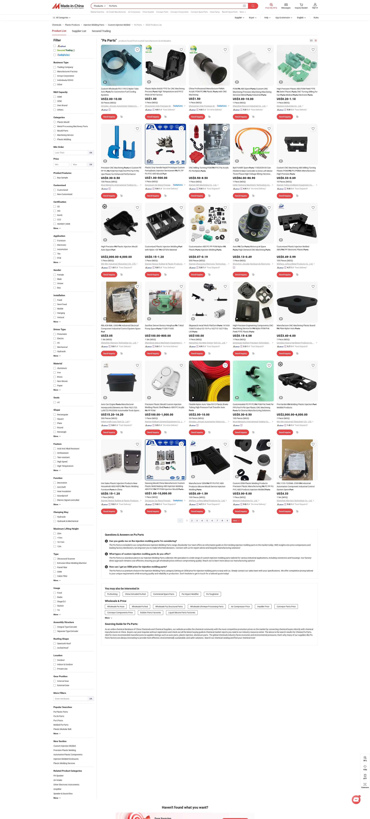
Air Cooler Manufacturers (116, 12)
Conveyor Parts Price (286, 606)
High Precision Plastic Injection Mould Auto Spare (119, 248)
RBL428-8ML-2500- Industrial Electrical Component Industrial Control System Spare (120, 328)
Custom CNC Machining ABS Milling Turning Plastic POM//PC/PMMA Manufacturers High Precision (296, 170)
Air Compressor (134, 12)
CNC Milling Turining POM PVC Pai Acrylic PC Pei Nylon (209, 169)
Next (235, 520)
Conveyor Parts (162, 12)
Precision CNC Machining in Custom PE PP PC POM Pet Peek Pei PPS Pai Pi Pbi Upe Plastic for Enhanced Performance (121, 170)
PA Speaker (58, 775)
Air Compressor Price (240, 606)
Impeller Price (263, 606)
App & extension (282, 17)
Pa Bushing (112, 594)
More (107, 618)
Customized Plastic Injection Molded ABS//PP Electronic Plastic (293, 248)
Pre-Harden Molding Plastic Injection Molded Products (297, 406)
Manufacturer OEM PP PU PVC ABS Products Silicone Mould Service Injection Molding (207, 486)
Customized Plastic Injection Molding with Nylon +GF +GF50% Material (163, 248)
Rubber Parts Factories (150, 612)
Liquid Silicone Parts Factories (181, 612)
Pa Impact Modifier (190, 594)
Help (266, 17)
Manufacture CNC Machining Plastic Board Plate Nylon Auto (296, 327)
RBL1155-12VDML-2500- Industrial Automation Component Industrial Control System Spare (295, 486)
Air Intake (57, 780)
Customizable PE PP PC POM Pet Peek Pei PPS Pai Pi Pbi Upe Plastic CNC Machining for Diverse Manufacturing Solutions (253, 407)
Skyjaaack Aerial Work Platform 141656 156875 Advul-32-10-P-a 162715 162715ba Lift (209, 328)
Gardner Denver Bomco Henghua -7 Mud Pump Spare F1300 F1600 (164, 327)
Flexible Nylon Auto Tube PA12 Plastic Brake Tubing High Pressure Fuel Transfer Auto (208, 407)
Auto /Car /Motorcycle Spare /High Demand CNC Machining (251, 248)
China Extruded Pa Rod (135, 594)
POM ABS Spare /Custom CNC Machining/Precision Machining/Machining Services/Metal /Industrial (252, 91)
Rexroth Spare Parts (229, 12)
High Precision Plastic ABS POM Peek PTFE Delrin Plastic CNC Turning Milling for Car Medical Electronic (297, 91)
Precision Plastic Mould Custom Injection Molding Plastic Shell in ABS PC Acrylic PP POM (164, 407)
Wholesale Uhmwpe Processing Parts (206, 606)
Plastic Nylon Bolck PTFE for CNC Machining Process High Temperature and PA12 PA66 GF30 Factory (165, 91)
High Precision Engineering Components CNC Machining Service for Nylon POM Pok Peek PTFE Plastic (253, 328)
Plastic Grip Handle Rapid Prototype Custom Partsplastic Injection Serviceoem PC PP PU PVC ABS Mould (165, 170)
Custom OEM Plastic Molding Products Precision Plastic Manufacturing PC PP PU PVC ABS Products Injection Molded (253, 486)
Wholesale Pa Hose (115, 606)
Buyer (251, 17)
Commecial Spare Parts (163, 594)
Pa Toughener (212, 594)
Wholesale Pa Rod (140, 606)
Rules (316, 17)
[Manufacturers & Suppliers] (68, 6)
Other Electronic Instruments (66, 784)
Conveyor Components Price (120, 612)
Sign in (315, 7)
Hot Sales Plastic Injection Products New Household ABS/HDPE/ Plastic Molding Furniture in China (119, 486)
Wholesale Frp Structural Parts (169, 606)
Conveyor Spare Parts (199, 12)
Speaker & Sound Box (63, 793)
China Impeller (148, 12)
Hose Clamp (215, 12)
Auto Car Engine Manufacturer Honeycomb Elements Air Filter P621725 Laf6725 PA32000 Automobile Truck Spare (120, 407)
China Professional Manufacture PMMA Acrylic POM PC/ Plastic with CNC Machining (208, 91)
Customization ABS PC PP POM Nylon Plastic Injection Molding (207, 248)
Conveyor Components (179, 12)
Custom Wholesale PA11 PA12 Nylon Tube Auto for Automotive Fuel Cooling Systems (119, 91)
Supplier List (79, 31)
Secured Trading (101, 31)
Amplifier (57, 789)
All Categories (62, 17)
